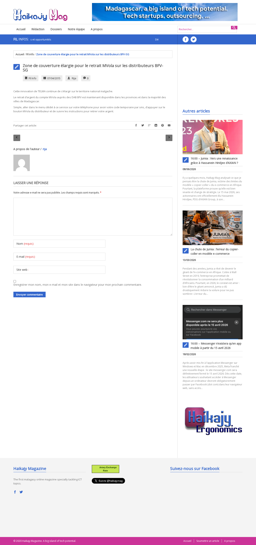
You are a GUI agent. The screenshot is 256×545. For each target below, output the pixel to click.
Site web (22, 269)
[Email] (169, 125)
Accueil (20, 29)
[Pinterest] (162, 125)
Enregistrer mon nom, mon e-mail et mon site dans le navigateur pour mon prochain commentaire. (77, 285)
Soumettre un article (207, 541)
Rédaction (37, 29)
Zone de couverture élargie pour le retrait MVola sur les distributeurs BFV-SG (93, 68)
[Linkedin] (156, 125)
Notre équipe (76, 29)
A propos (97, 29)
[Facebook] (136, 125)
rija (74, 78)
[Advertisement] (213, 75)
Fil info (30, 54)
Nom (25, 243)
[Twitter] (142, 125)
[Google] (149, 125)
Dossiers (56, 29)
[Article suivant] (169, 138)
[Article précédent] (16, 138)
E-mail (25, 256)
